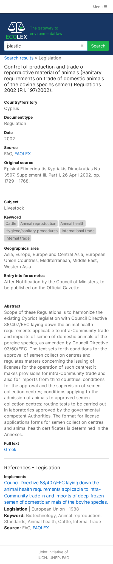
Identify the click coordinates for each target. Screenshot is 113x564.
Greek (10, 449)
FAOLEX (23, 153)
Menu (98, 6)
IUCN (42, 557)
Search (98, 46)
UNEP (54, 557)
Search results (18, 58)
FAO (65, 557)
